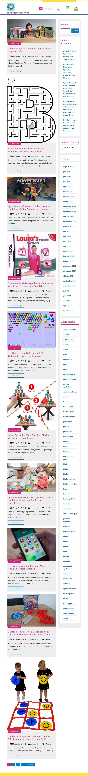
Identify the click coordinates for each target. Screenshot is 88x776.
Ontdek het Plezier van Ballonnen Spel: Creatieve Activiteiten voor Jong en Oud (29, 633)
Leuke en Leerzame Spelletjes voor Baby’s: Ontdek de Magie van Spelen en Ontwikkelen (31, 500)
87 (23, 764)
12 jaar (66, 334)
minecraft (67, 509)
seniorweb (67, 579)
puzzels (66, 561)
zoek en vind (68, 613)
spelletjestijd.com (18, 13)
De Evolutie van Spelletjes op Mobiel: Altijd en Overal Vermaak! (28, 567)
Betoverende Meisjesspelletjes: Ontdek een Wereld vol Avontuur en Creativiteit (30, 284)
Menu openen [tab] (49, 9)
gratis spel (67, 432)
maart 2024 (67, 311)
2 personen (68, 339)
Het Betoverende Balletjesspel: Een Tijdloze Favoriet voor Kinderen (26, 354)
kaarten (66, 446)
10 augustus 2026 (18, 443)
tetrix (65, 599)
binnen (66, 369)
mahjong (67, 504)
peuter (66, 536)
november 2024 (69, 271)
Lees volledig (17, 71)
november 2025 (69, 211)
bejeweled (67, 359)
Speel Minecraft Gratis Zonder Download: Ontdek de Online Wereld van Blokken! (30, 207)
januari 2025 (68, 261)
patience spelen (70, 531)
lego (65, 489)
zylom (65, 618)
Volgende (30, 764)
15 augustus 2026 (18, 156)
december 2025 (69, 206)
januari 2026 (68, 201)
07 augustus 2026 (18, 573)
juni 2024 (67, 296)
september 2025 (70, 221)
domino (66, 397)
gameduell (67, 422)
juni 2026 (67, 177)
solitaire (66, 584)
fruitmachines (69, 417)
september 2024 (70, 281)
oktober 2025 (68, 216)
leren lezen (68, 494)
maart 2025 (67, 251)
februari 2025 (68, 256)
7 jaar (65, 349)
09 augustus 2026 (18, 508)
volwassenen (68, 608)
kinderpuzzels (69, 479)
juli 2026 (66, 172)
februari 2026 (68, 196)
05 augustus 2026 (18, 744)
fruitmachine (68, 412)
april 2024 (67, 306)
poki (65, 551)
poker (65, 546)
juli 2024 (66, 291)
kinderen (67, 474)
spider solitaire (69, 589)
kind (65, 464)
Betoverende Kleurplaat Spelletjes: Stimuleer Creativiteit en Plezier (26, 150)
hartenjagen (68, 436)
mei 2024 (67, 301)
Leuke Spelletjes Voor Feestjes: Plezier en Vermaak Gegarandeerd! (30, 436)
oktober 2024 (68, 276)
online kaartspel (70, 514)
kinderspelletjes (70, 484)
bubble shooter (69, 379)
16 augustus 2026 (18, 56)
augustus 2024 (69, 286)
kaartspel (67, 451)
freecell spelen (69, 407)
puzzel (66, 556)
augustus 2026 (69, 167)
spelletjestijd (34, 56)
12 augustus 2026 (18, 361)
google (66, 427)
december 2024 (69, 266)
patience (66, 526)
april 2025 (67, 246)
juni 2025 (67, 236)
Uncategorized (14, 43)
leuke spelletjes (69, 499)
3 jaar (65, 344)
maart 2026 (67, 192)
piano (65, 541)
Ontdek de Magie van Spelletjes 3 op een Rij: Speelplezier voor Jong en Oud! (29, 737)
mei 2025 (67, 241)
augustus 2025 (69, 226)
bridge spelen (69, 374)
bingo (65, 364)
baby (65, 354)
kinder (66, 469)
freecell (66, 402)
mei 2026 (67, 182)
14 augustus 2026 (18, 214)
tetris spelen (68, 594)
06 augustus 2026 (18, 639)
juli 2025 (66, 231)
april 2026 (67, 186)
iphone (66, 441)
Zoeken (65, 24)
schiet (65, 574)
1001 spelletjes (69, 329)
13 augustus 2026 (18, 291)
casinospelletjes (70, 392)
